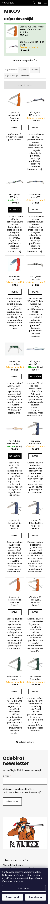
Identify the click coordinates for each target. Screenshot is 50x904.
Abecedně (25, 75)
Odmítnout (12, 897)
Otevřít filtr (25, 85)
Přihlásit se (12, 801)
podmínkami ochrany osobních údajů (22, 792)
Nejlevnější (23, 70)
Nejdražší (34, 70)
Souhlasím (35, 897)
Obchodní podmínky (13, 865)
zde (21, 881)
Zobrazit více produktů (24, 60)
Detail (15, 127)
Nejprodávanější (11, 75)
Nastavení (24, 888)
